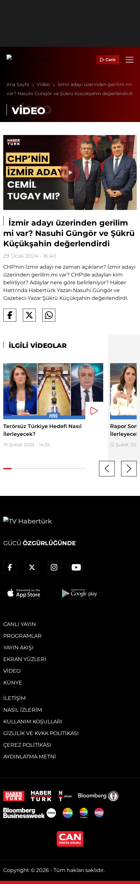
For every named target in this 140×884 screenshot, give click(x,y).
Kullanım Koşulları (33, 721)
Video (44, 84)
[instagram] (54, 567)
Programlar (22, 636)
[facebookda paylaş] (9, 315)
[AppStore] (24, 593)
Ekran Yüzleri (24, 659)
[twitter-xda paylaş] (29, 315)
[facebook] (9, 567)
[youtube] (76, 567)
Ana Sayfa (18, 84)
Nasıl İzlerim (22, 710)
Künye (12, 683)
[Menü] (129, 60)
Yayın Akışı (18, 648)
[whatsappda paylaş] (48, 315)
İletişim (14, 698)
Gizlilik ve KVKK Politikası (41, 733)
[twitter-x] (31, 567)
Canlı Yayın (19, 624)
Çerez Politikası (27, 745)
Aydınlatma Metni (29, 757)
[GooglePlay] (79, 593)
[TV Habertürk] (31, 60)
